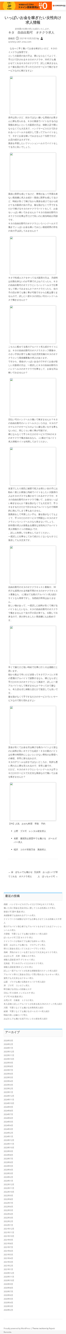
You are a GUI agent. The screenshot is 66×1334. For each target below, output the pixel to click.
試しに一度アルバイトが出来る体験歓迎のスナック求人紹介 (31, 970)
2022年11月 (9, 1188)
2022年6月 (8, 1206)
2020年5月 (8, 1298)
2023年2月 (8, 1177)
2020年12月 (9, 1273)
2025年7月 (8, 1070)
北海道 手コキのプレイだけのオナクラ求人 (24, 963)
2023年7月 (8, 1158)
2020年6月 (8, 1295)
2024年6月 (8, 1118)
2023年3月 (8, 1173)
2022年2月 (8, 1221)
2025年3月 (8, 1084)
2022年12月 (9, 1184)
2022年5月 (8, 1210)
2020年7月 (8, 1291)
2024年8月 (8, 1110)
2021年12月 (9, 1228)
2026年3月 (8, 1040)
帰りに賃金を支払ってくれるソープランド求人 (25, 948)
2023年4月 (8, 1169)
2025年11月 (9, 1055)
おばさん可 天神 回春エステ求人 (20, 956)
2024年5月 (8, 1121)
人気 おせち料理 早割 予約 (30, 823)
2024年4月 (8, 1125)
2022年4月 (8, 1214)
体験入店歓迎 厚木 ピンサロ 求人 (18, 967)
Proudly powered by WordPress (17, 1328)
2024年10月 (9, 1103)
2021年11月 (9, 1232)
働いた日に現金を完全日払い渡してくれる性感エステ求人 (30, 908)
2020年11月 (9, 1276)
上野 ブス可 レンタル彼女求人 (30, 831)
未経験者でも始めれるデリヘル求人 (20, 915)
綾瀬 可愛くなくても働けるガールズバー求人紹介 (27, 1011)
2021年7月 (8, 1247)
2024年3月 (8, 1129)
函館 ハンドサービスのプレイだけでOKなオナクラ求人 (29, 904)
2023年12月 (9, 1140)
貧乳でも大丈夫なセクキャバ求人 (19, 978)
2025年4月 (8, 1081)
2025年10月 (9, 1059)
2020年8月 (8, 1287)
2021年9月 (8, 1239)
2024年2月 (8, 1132)
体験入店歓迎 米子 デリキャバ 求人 (19, 959)
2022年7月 (8, 1202)
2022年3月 (8, 1217)
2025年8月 (8, 1066)
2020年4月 (8, 1302)
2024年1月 (8, 1136)
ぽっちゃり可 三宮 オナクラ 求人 (18, 937)
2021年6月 (8, 1250)
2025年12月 (9, 1051)
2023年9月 (8, 1151)
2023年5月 (8, 1166)
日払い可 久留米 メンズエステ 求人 (19, 992)
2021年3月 (8, 1262)
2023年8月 (8, 1154)
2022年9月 (8, 1195)
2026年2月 (8, 1044)
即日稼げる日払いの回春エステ (18, 989)
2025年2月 (8, 1088)
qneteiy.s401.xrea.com (19, 41)
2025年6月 (8, 1073)
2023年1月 (8, 1180)
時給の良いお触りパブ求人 (16, 1015)
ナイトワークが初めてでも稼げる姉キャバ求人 (25, 941)
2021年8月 (8, 1243)
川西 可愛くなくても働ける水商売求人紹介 (24, 1007)
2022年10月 (9, 1191)
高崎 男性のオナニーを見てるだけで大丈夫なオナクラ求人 (31, 952)
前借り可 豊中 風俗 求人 (14, 911)
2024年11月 (9, 1099)
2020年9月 (8, 1284)
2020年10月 (9, 1280)
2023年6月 (8, 1162)
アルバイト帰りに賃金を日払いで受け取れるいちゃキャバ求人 (32, 974)
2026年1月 (8, 1047)
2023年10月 (9, 1147)
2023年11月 (9, 1143)
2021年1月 (8, 1269)
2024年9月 (8, 1107)
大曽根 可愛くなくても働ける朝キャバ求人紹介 (26, 933)
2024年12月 (9, 1095)
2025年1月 (8, 1092)
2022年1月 (8, 1225)
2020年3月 (8, 1306)
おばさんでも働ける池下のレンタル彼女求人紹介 (26, 1018)
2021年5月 (8, 1254)
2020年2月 (8, 1309)
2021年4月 (8, 1258)
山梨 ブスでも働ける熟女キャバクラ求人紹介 (25, 981)
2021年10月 (9, 1236)
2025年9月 (8, 1062)
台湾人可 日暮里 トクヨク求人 (19, 1000)
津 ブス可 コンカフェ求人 (17, 985)
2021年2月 (8, 1265)
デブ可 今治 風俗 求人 (13, 996)
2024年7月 (8, 1114)
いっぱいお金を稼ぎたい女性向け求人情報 (33, 20)
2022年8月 (8, 1199)
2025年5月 (8, 1077)
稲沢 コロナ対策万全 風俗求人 (30, 849)
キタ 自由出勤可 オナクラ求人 (31, 32)
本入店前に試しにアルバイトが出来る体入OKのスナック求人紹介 (33, 1003)
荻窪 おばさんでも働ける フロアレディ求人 (25, 944)
